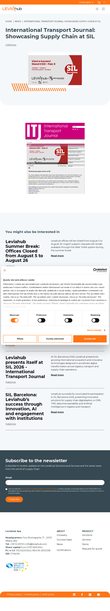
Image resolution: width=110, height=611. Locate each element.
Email (9, 477)
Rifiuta (20, 339)
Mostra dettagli (94, 330)
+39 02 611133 (17, 544)
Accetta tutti (90, 339)
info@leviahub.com (36, 544)
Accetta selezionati (55, 339)
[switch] (41, 320)
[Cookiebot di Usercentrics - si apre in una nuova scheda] (95, 270)
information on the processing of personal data (39, 489)
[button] (87, 2)
